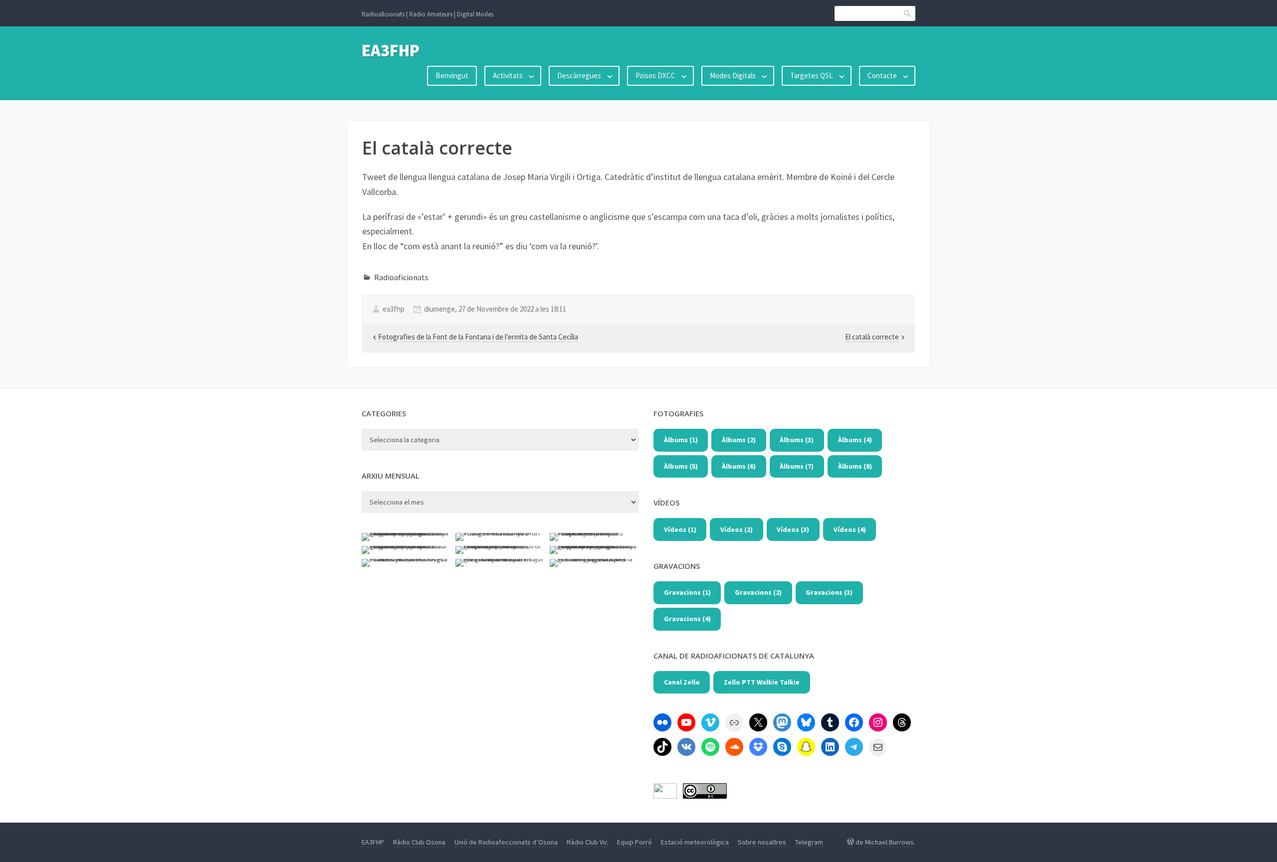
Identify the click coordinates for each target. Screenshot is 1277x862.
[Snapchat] (806, 747)
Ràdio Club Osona (419, 842)
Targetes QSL (811, 75)
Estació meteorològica (695, 842)
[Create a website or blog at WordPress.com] (850, 842)
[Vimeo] (710, 722)
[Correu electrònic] (878, 747)
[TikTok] (662, 747)
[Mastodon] (782, 722)
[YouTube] (686, 722)
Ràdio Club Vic (587, 842)
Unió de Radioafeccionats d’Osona (506, 842)
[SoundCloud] (734, 747)
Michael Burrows (889, 842)
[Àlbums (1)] (662, 722)
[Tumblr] (830, 722)
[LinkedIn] (830, 747)
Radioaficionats (401, 277)
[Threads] (902, 722)
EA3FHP (391, 50)
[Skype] (782, 747)
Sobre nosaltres (762, 842)
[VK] (686, 747)
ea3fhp (394, 309)
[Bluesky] (806, 722)
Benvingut (451, 75)
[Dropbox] (758, 747)
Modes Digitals (733, 75)
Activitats (508, 75)
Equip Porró (634, 842)
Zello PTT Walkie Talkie (762, 682)
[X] (758, 722)
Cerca (907, 13)
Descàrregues (579, 75)
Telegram (809, 842)
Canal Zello (682, 682)
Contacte (882, 75)
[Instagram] (878, 722)
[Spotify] (710, 747)
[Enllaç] (734, 722)
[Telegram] (854, 747)
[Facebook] (854, 722)
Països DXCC (655, 75)
